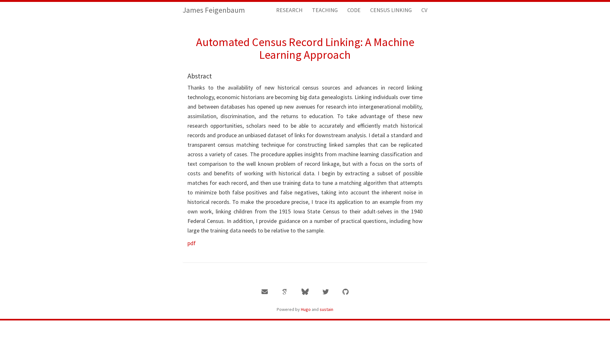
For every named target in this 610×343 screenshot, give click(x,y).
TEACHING (325, 10)
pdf (191, 243)
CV (424, 10)
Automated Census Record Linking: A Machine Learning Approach (305, 48)
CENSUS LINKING (391, 10)
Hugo (306, 309)
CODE (354, 10)
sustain (326, 309)
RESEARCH (289, 10)
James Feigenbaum (214, 10)
